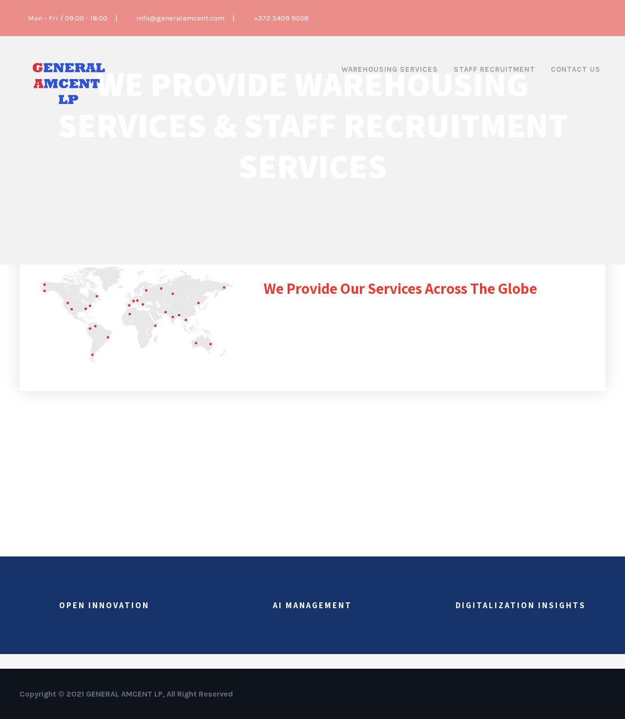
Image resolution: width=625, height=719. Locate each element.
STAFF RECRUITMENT (494, 69)
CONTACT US (576, 69)
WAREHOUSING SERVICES (389, 69)
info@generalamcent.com (180, 18)
